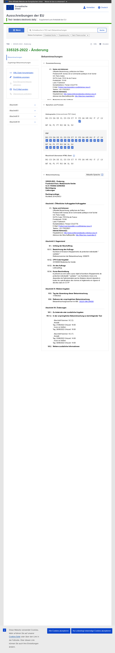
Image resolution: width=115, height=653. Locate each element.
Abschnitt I (14, 105)
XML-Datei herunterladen (23, 73)
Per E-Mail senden (20, 89)
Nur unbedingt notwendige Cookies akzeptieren (92, 631)
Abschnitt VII (15, 122)
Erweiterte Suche (50, 35)
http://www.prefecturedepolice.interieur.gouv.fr (80, 94)
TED (8, 44)
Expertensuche (64, 35)
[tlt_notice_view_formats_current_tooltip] (102, 175)
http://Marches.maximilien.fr (85, 96)
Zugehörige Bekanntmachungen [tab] (19, 63)
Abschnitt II (14, 111)
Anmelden (90, 7)
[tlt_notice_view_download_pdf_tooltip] (47, 140)
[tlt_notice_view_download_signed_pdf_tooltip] (80, 121)
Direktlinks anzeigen (21, 77)
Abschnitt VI (14, 116)
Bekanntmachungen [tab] (15, 57)
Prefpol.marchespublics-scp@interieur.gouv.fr (74, 87)
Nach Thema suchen (79, 35)
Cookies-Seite (14, 637)
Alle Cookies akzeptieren (59, 631)
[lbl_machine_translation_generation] (74, 156)
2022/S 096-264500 (86, 301)
